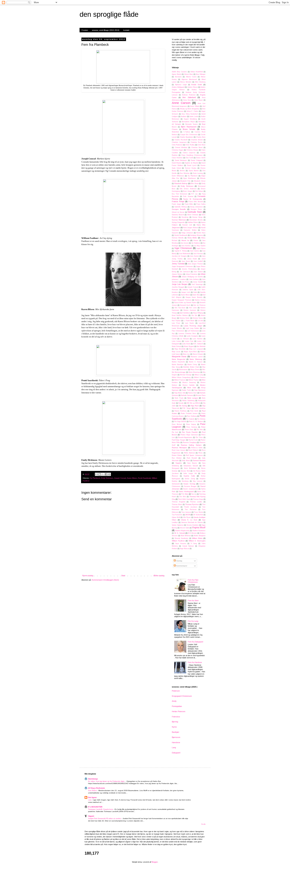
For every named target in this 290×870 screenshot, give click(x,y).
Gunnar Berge (197, 217)
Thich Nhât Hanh (184, 499)
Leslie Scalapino (192, 336)
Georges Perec (196, 209)
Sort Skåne (92, 790)
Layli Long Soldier (192, 328)
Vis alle (203, 824)
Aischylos (178, 77)
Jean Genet (186, 261)
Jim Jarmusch (185, 272)
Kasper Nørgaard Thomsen (181, 300)
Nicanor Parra (200, 395)
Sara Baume (192, 463)
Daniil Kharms (177, 163)
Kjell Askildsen (185, 313)
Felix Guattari (188, 196)
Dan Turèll (189, 158)
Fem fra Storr (193, 600)
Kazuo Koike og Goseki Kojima (185, 302)
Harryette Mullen (190, 230)
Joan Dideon (198, 272)
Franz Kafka (201, 204)
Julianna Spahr (187, 289)
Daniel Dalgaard (197, 160)
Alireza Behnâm (185, 82)
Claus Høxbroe (177, 158)
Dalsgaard (176, 753)
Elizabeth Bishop (181, 183)
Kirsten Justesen (190, 310)
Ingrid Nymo (201, 248)
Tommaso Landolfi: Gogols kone (101, 809)
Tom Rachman (190, 509)
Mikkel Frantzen (179, 380)
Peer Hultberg (192, 416)
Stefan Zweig (190, 478)
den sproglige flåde (109, 14)
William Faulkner (178, 541)
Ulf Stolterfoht (198, 515)
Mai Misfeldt (201, 346)
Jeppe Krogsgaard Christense (182, 266)
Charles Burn (200, 137)
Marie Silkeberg (196, 359)
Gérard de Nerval (178, 212)
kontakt (126, 30)
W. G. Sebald (179, 533)
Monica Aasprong (189, 382)
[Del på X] (103, 474)
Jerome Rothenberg (189, 269)
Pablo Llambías (199, 408)
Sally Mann (186, 460)
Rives (201, 453)
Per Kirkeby (201, 419)
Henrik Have (200, 233)
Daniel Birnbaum (181, 160)
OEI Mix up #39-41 (193, 403)
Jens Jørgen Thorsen (195, 264)
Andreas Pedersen (189, 95)
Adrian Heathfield (196, 72)
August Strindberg (190, 119)
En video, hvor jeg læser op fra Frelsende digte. (107, 781)
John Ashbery (194, 279)
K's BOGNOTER (95, 807)
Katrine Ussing (200, 300)
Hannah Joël (187, 225)
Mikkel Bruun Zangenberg (181, 377)
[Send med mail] (96, 474)
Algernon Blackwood (189, 79)
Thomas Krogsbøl (178, 502)
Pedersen (176, 691)
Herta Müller (192, 238)
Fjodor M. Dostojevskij (192, 199)
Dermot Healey (190, 168)
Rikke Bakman (189, 453)
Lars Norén (189, 323)
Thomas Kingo (198, 499)
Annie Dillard (194, 106)
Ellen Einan (195, 183)
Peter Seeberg (191, 427)
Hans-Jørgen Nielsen (190, 227)
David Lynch (192, 165)
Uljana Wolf (176, 517)
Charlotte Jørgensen (179, 142)
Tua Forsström (177, 515)
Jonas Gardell (198, 282)
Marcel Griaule (198, 354)
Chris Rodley (190, 145)
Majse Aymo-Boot (190, 351)
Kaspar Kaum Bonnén (194, 297)
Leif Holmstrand (193, 331)
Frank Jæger (176, 204)
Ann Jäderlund (189, 97)
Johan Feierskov (192, 274)
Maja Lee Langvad (196, 349)
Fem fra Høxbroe (195, 662)
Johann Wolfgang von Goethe (192, 277)
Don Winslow (184, 173)
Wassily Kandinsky (181, 538)
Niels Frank (179, 398)
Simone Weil (185, 471)
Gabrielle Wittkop (181, 207)
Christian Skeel (197, 147)
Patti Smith (194, 411)
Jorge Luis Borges (179, 284)
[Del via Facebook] (106, 474)
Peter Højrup (191, 424)
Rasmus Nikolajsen (179, 447)
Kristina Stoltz (184, 318)
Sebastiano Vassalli (191, 466)
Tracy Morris (198, 512)
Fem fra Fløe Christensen (193, 581)
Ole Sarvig (183, 406)
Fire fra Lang (193, 621)
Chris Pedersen (177, 145)
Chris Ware (201, 145)
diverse (182, 170)
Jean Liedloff (198, 261)
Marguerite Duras (179, 356)
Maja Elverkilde (180, 349)
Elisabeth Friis (185, 181)
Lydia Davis (186, 344)
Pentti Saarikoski (144, 478)
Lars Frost (176, 323)
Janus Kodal (192, 259)
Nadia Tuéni (186, 390)
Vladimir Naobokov (198, 530)
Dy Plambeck (95, 478)
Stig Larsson (197, 481)
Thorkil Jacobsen (190, 507)
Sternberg (185, 481)
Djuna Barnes (194, 170)
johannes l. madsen (179, 279)
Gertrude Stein (195, 212)
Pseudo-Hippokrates (185, 437)
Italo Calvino (194, 251)
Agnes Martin (176, 74)
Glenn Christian (192, 215)
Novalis (181, 403)
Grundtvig (185, 217)
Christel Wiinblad (181, 147)
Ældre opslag (158, 576)
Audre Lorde (193, 116)
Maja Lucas (176, 351)
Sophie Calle (189, 476)
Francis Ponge (178, 201)
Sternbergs (93, 779)
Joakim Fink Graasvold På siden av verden (105, 818)
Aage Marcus (184, 548)
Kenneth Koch (185, 305)
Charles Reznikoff (181, 140)
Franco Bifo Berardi (195, 201)
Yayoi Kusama (180, 543)
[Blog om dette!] (99, 474)
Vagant (91, 816)
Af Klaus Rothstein (96, 788)
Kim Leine (193, 308)
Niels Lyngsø (192, 398)
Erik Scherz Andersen (188, 189)
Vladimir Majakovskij (182, 530)
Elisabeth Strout (199, 181)
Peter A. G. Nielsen (196, 421)
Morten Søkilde (189, 385)
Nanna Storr (192, 393)
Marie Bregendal (178, 359)
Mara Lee (186, 354)
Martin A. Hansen (195, 362)
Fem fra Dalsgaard (195, 642)
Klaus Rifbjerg (198, 313)
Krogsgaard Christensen (182, 696)
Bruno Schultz (189, 129)
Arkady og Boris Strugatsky (189, 109)
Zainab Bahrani (188, 546)
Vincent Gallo (184, 528)
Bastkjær (175, 732)
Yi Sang (194, 543)
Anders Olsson (192, 87)
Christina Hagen (177, 150)
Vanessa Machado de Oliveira (192, 522)
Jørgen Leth (185, 292)
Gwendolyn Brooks (196, 220)
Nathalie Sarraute (187, 395)
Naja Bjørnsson (199, 390)
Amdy (174, 701)
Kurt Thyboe (176, 320)
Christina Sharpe (192, 150)
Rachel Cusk (193, 440)
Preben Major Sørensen (189, 435)
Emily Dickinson (107, 478)
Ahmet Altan (188, 74)
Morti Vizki (191, 387)
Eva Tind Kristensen (179, 194)
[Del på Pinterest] (109, 474)
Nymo (174, 727)
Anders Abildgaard (178, 87)
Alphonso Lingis (181, 84)
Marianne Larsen (197, 356)
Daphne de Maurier (191, 163)
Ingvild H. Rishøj (181, 251)
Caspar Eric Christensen (189, 134)
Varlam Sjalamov (178, 525)
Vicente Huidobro (193, 525)
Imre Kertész (186, 246)
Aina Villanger (200, 74)
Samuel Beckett (199, 460)
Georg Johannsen (196, 207)
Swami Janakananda (190, 489)
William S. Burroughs (197, 541)
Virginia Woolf (198, 527)
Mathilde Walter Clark (191, 367)
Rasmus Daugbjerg (190, 442)
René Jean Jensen (178, 450)
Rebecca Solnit (197, 447)
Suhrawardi (176, 484)
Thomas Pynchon (192, 504)
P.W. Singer (186, 408)
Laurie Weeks (177, 328)
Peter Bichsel (177, 424)
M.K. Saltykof (198, 344)
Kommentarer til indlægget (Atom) (105, 580)
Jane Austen (194, 256)
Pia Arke (200, 429)
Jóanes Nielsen (177, 274)
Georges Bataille (179, 209)
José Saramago (197, 284)
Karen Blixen (132, 478)
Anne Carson (181, 103)
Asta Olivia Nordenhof (190, 114)
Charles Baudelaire (186, 137)
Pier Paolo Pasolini (190, 432)
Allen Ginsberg (200, 82)
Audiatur (183, 116)
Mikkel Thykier (193, 380)
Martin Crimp (192, 364)
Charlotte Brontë (197, 140)
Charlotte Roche (197, 142)
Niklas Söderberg (188, 400)
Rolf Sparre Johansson (194, 455)
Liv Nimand (184, 339)
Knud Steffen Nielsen (180, 315)
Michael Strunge (185, 375)
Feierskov (176, 717)
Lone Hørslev (198, 339)
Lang (174, 747)
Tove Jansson (186, 512)
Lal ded (200, 320)
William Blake (197, 538)
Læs (90, 800)
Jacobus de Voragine (179, 256)
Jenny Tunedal (178, 264)
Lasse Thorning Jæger (193, 326)
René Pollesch (193, 450)
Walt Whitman (186, 535)
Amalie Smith (196, 84)
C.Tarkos (187, 132)
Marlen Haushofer (178, 362)
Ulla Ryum (187, 517)
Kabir (195, 292)
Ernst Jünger (187, 191)
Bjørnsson (176, 737)
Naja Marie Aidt (179, 393)
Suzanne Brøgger (190, 486)
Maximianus (183, 369)
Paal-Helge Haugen (178, 440)
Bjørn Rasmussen (189, 127)
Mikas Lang (199, 375)
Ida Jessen (184, 243)
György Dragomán (178, 222)
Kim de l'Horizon (199, 305)
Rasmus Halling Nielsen (191, 445)
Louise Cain (189, 341)
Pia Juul (175, 432)
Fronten (85, 30)
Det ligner (92, 797)
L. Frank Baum (189, 320)
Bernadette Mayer (188, 122)
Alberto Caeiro (191, 77)
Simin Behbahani (190, 468)
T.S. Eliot (184, 494)
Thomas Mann (177, 504)
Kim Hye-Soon (180, 308)
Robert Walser (177, 455)
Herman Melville (178, 238)
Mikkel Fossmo (199, 377)
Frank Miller (189, 204)
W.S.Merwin (192, 533)
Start (123, 576)
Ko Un (194, 315)
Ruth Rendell (192, 458)
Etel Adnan (199, 191)
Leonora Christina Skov (187, 333)
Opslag (179, 561)
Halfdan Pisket (193, 222)
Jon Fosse (186, 282)
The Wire (182, 496)
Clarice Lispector (189, 153)
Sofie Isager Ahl (190, 473)
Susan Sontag (189, 484)
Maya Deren (195, 369)
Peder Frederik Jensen (189, 413)
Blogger (155, 862)
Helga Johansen (187, 233)
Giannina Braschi (178, 215)
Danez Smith (200, 158)
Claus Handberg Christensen (192, 155)
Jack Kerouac (198, 253)
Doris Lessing (198, 173)
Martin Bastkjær (177, 364)
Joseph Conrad (120, 478)
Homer (196, 240)
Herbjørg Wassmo (196, 235)
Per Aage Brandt (180, 421)
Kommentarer (181, 566)
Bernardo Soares (191, 124)
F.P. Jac (194, 194)
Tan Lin (193, 494)
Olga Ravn (194, 406)
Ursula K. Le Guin (189, 520)
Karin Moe (196, 295)
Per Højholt (190, 419)
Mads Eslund (176, 346)
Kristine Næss (198, 318)
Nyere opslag (87, 576)
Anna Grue (187, 100)
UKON (187, 515)
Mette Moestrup (194, 372)
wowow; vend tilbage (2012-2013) (105, 30)
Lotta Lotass (176, 341)
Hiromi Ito (185, 240)
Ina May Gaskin (199, 246)
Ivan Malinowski (184, 253)
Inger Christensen (183, 248)
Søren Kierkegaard (186, 491)
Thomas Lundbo (196, 502)
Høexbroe (176, 742)
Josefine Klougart (178, 287)
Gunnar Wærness (179, 220)
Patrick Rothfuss (181, 411)
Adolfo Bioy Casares (179, 72)
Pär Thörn (199, 437)
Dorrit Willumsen (178, 176)
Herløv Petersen (178, 711)
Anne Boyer (198, 100)
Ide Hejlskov (195, 243)
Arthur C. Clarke (192, 111)
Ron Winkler (177, 458)
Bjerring (175, 722)
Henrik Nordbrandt (180, 235)
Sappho (179, 463)
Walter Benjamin (199, 535)
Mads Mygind (189, 346)
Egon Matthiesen (189, 178)
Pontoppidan (177, 706)
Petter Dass (189, 429)
